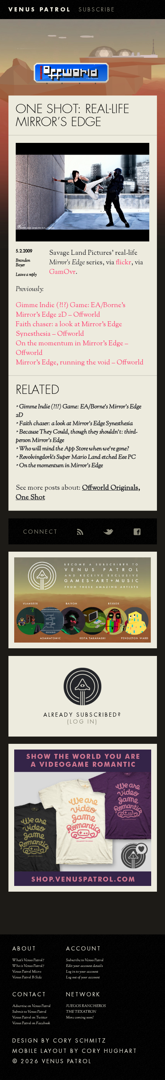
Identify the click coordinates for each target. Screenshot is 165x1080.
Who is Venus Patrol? (28, 966)
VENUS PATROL (39, 9)
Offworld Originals (110, 488)
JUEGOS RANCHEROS (86, 1006)
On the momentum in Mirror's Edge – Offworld (72, 348)
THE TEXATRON (81, 1012)
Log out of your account (83, 977)
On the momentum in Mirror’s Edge (61, 465)
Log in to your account (82, 972)
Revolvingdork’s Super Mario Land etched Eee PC (77, 457)
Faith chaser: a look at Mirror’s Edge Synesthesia (76, 423)
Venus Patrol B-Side (27, 977)
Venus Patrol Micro (26, 972)
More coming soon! (79, 1017)
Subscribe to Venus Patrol (85, 960)
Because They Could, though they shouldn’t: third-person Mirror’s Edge (77, 436)
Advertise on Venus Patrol (31, 1006)
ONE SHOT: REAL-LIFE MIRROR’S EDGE (72, 115)
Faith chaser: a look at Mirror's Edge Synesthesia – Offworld (69, 329)
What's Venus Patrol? (28, 960)
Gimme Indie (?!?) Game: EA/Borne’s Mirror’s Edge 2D (78, 411)
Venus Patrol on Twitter (30, 1017)
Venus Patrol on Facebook (31, 1023)
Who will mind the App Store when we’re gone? (74, 449)
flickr (123, 263)
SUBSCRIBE (97, 9)
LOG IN (82, 721)
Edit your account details (84, 966)
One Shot (30, 498)
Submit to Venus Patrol (29, 1012)
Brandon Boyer (23, 262)
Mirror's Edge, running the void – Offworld (80, 363)
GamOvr (62, 272)
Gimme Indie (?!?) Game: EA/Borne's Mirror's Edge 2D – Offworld (70, 310)
